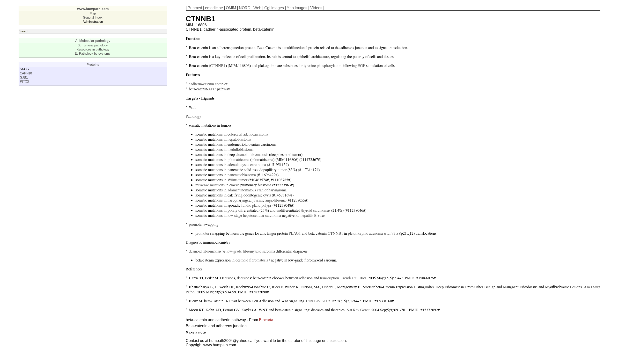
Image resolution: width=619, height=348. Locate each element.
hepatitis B (309, 215)
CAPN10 (26, 73)
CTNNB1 (218, 65)
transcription (329, 277)
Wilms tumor (237, 179)
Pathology (193, 116)
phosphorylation (329, 65)
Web (257, 8)
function (298, 47)
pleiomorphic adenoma (365, 233)
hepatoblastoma (239, 139)
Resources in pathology (92, 49)
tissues (389, 56)
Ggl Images (274, 8)
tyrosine (310, 65)
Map (93, 13)
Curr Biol (313, 300)
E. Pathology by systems (93, 53)
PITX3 (24, 81)
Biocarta (266, 320)
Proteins (93, 64)
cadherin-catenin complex (208, 83)
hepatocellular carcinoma (262, 215)
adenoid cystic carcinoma (247, 164)
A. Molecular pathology (92, 41)
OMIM (231, 8)
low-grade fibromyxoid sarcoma (251, 251)
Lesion (575, 286)
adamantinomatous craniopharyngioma (257, 189)
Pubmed (195, 8)
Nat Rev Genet (357, 309)
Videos (316, 8)
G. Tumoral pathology (93, 45)
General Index (93, 17)
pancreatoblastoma (242, 174)
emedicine (214, 8)
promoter (196, 224)
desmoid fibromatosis (252, 154)
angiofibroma (275, 200)
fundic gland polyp (255, 205)
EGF (361, 65)
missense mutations (210, 184)
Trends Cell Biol (353, 277)
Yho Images (297, 8)
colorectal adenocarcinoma (248, 134)
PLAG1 (295, 233)
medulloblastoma (240, 149)
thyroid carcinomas (315, 210)
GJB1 (24, 77)
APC (212, 88)
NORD (245, 8)
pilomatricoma (238, 159)
